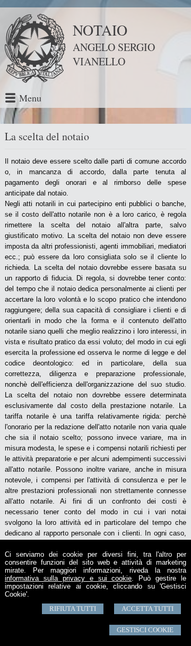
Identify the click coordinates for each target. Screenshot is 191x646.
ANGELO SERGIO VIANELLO (114, 54)
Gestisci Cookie (145, 630)
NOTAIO (100, 30)
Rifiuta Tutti (72, 609)
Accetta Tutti (147, 609)
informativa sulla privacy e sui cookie (68, 578)
